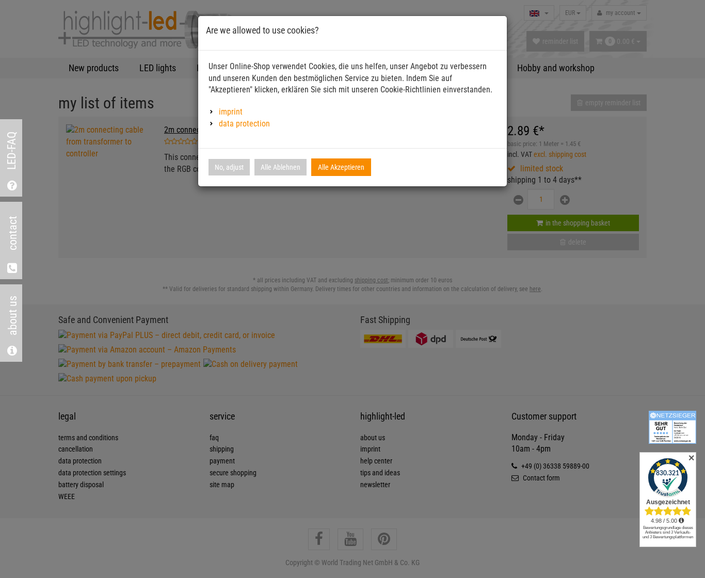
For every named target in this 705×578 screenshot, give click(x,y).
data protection (244, 124)
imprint (231, 112)
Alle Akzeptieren (341, 167)
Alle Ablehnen (280, 167)
